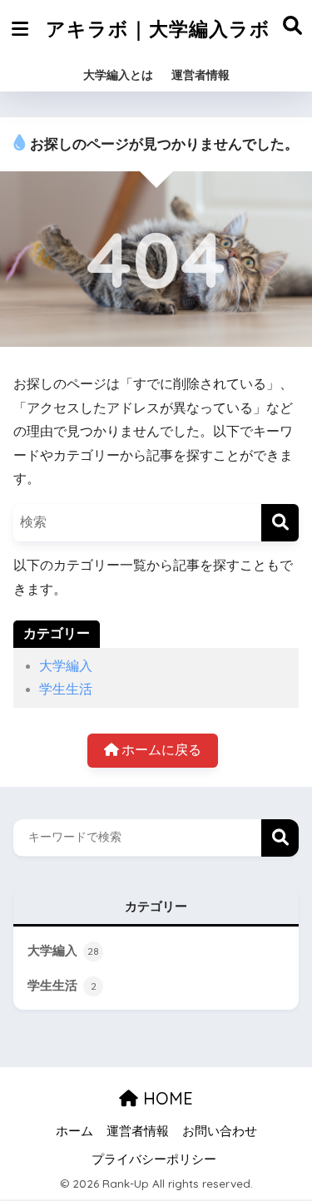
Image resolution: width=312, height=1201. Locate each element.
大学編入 (65, 666)
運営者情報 (200, 75)
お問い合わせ (219, 1131)
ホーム (74, 1131)
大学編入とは (118, 75)
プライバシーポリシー (154, 1159)
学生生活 (65, 689)
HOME (165, 1098)
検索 (280, 838)
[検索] (280, 522)
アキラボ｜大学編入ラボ (158, 29)
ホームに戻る (159, 750)
